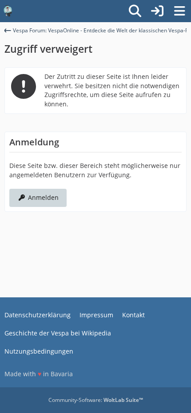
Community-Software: (95, 400)
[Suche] (135, 11)
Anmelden (43, 197)
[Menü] (179, 11)
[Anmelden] (157, 11)
